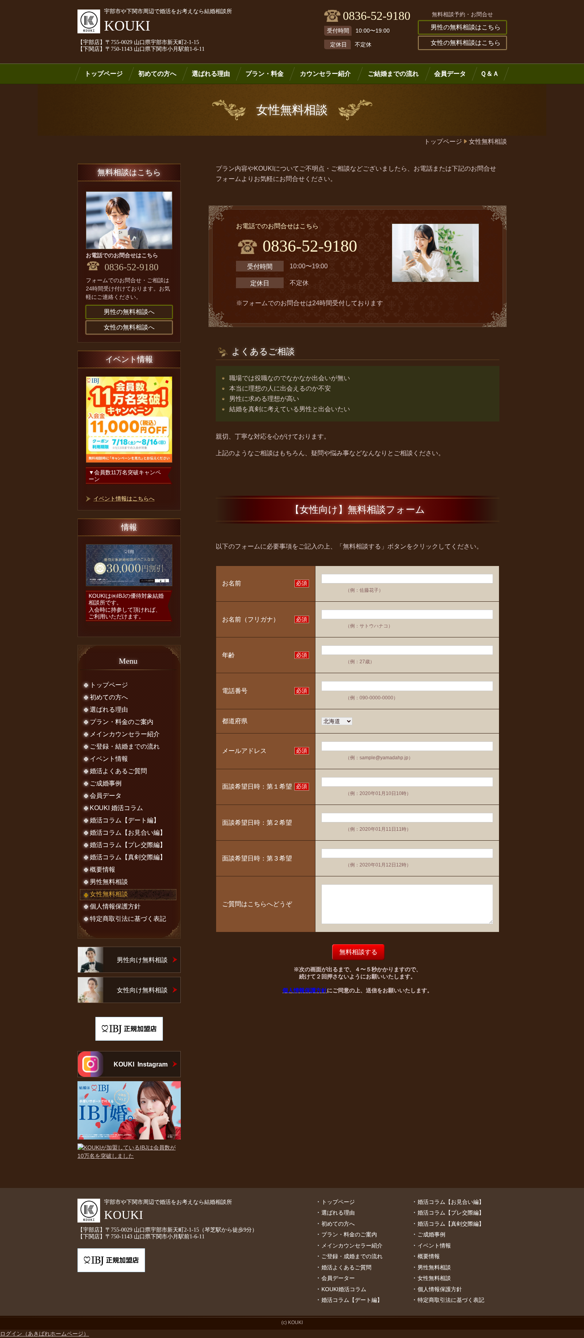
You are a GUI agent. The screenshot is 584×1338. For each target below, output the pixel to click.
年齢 (228, 655)
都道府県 (235, 721)
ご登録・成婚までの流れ (352, 1256)
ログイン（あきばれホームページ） (44, 1333)
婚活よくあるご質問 (346, 1267)
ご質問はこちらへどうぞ (257, 904)
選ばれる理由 (338, 1212)
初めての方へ (338, 1224)
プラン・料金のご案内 (349, 1234)
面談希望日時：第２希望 (257, 822)
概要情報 (429, 1256)
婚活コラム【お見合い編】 (451, 1202)
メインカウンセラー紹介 (352, 1245)
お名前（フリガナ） (250, 619)
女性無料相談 (434, 1278)
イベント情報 (434, 1245)
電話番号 (235, 690)
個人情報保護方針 (440, 1289)
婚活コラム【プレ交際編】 (451, 1212)
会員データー (338, 1278)
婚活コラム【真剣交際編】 (451, 1224)
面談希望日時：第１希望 (257, 786)
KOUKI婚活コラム (343, 1289)
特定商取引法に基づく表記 (451, 1300)
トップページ (338, 1202)
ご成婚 (426, 1234)
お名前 (231, 583)
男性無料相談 (434, 1267)
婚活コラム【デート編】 (352, 1300)
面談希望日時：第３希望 (257, 858)
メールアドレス (244, 750)
